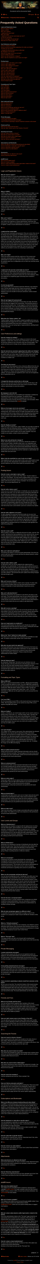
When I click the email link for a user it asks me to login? (14, 57)
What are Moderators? (6, 104)
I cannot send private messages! (8, 118)
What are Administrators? (7, 102)
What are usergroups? (6, 105)
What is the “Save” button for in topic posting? (11, 77)
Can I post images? (5, 90)
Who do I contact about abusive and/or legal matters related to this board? (18, 163)
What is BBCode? (5, 85)
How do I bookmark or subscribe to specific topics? (13, 145)
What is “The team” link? (6, 113)
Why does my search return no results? (10, 134)
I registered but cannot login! (7, 33)
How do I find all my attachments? (9, 155)
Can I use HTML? (5, 87)
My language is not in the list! (7, 51)
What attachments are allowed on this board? (11, 153)
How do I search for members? (8, 137)
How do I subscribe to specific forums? (10, 147)
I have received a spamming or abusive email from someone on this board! (18, 121)
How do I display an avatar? (7, 54)
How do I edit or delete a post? (8, 64)
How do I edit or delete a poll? (8, 70)
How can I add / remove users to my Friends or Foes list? (14, 128)
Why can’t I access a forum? (7, 71)
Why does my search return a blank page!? (11, 136)
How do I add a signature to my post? (10, 65)
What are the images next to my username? (11, 53)
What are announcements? (7, 93)
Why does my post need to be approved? (10, 79)
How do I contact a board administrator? (10, 165)
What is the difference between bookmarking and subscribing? (15, 144)
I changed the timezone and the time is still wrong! (12, 50)
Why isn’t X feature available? (8, 162)
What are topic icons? (6, 97)
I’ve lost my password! (6, 37)
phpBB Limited (10, 1189)
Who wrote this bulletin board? (8, 160)
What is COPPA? (5, 30)
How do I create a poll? (6, 67)
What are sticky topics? (6, 94)
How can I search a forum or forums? (10, 133)
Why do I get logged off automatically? (10, 39)
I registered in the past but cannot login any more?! (13, 36)
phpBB (19, 401)
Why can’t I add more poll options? (9, 68)
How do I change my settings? (8, 45)
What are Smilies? (5, 88)
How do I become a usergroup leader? (10, 108)
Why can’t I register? (6, 31)
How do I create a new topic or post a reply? (11, 62)
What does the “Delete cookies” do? (9, 40)
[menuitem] (5, 14)
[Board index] (20, 5)
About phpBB (4, 1192)
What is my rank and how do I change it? (10, 56)
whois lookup (4, 1221)
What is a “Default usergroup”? (8, 111)
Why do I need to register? (7, 28)
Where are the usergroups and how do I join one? (12, 107)
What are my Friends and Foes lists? (9, 126)
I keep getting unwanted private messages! (11, 120)
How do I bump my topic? (7, 80)
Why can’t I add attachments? (8, 73)
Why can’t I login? (5, 34)
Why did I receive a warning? (8, 74)
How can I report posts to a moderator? (10, 76)
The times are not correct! (7, 48)
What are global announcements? (9, 91)
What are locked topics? (6, 96)
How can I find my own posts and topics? (10, 139)
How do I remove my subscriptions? (9, 148)
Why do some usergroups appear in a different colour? (14, 110)
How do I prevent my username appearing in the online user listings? (17, 47)
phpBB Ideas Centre (6, 1204)
